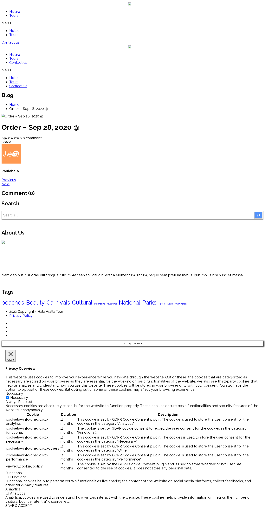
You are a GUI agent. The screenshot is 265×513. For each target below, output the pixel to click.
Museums (112, 304)
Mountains (99, 304)
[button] (132, 23)
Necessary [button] (14, 393)
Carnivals (58, 302)
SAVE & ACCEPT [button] (18, 505)
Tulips (170, 304)
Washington (181, 304)
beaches (13, 302)
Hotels (14, 11)
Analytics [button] (13, 489)
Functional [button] (14, 473)
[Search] (258, 215)
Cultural (82, 302)
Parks (149, 302)
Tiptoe (161, 304)
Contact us (18, 62)
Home (14, 104)
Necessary (19, 398)
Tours (13, 15)
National (129, 302)
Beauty (35, 302)
